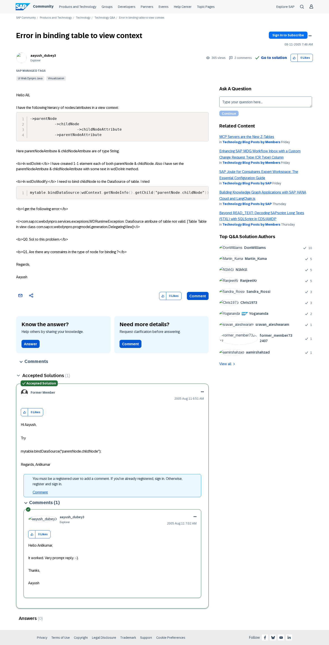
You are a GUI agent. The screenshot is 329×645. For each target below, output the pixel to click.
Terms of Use (60, 637)
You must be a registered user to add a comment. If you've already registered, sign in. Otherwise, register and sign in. (107, 481)
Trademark (128, 637)
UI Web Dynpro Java (30, 78)
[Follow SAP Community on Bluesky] (273, 637)
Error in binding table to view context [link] (141, 17)
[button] (294, 58)
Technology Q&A (104, 17)
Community (43, 6)
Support (146, 637)
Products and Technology (77, 7)
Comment (197, 296)
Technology (83, 17)
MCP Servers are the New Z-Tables (246, 137)
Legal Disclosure (104, 637)
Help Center (183, 7)
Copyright (81, 637)
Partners (147, 7)
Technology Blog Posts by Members (251, 142)
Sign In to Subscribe (288, 35)
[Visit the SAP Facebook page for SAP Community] (265, 637)
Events (164, 7)
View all (225, 364)
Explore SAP (285, 7)
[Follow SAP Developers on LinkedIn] (289, 637)
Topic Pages (206, 7)
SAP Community (26, 17)
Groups (107, 7)
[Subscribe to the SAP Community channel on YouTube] (281, 637)
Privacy (42, 637)
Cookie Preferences (170, 637)
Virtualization (56, 78)
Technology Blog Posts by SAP (247, 183)
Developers (126, 7)
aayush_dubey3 (43, 55)
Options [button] (310, 36)
